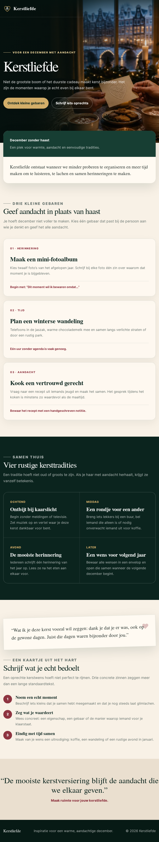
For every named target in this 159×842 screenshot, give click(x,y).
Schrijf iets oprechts (72, 103)
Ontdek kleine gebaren (26, 103)
